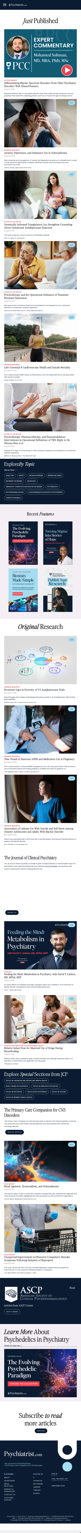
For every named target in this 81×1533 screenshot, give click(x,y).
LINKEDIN (36, 1487)
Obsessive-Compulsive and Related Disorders (24, 487)
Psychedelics (52, 487)
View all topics (9, 470)
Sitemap (67, 1520)
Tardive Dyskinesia (13, 498)
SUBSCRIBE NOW (58, 1486)
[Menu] (4, 5)
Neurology (31, 481)
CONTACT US (9, 1495)
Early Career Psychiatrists (17, 1086)
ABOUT (7, 1477)
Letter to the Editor (12, 222)
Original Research (12, 150)
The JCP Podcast (51, 866)
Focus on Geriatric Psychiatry (45, 1086)
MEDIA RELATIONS (8, 1485)
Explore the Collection (12, 1346)
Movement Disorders (14, 481)
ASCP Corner (12, 1312)
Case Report (9, 1184)
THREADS (37, 1490)
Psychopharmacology (15, 492)
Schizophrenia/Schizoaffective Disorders (46, 492)
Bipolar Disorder (36, 475)
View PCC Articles (14, 1132)
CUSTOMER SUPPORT (8, 1499)
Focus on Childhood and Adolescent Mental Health (26, 1080)
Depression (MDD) (55, 475)
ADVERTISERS (9, 1481)
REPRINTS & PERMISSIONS (9, 1490)
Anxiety (22, 475)
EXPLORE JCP (11, 912)
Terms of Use (21, 1516)
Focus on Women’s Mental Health (19, 1097)
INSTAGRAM (38, 1484)
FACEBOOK (37, 1481)
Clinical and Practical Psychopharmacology (24, 1045)
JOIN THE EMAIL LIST (59, 1479)
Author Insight (10, 80)
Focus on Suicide (59, 1092)
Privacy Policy (11, 1516)
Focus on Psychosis (14, 1092)
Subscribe (41, 1431)
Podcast (8, 972)
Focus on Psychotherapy (37, 1092)
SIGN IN (54, 1474)
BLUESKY (36, 1493)
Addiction (10, 475)
